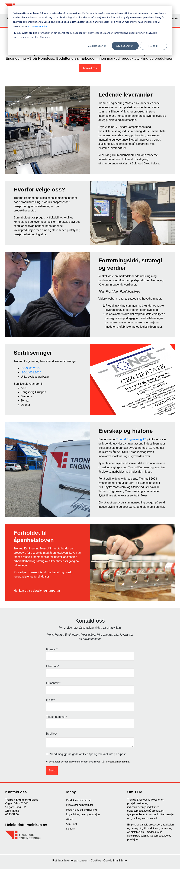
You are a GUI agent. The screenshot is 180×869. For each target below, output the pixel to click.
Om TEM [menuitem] (71, 823)
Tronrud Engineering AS (131, 439)
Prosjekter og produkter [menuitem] (79, 804)
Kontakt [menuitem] (173, 18)
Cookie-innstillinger (115, 860)
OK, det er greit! (125, 45)
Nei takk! (153, 45)
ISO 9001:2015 (30, 368)
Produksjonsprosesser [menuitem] (79, 800)
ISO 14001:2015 (31, 372)
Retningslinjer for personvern (70, 860)
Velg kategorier (97, 45)
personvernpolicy (37, 25)
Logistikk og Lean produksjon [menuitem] (83, 814)
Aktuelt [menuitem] (70, 819)
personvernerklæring (117, 761)
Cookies (96, 860)
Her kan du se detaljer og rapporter (37, 590)
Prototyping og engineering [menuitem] (81, 809)
